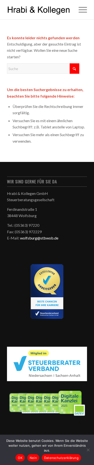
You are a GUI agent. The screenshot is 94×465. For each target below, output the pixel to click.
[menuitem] (80, 9)
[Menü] (80, 9)
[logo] (39, 9)
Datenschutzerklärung (61, 458)
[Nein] (88, 449)
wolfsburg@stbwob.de (39, 238)
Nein (33, 458)
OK (20, 458)
